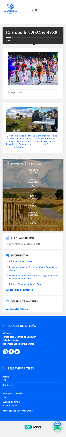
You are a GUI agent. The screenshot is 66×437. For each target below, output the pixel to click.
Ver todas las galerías (17, 308)
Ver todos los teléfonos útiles (18, 410)
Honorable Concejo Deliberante (18, 343)
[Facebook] (11, 351)
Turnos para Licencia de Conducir (19, 336)
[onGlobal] (33, 429)
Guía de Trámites (11, 340)
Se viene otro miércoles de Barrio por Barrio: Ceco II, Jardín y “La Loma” (45, 140)
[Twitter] (17, 351)
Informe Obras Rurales (20, 261)
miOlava (7, 333)
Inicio (8, 40)
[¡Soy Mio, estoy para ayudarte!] (57, 427)
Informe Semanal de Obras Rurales (27, 284)
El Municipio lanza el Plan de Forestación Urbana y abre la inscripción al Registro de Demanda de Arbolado (18, 141)
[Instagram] (5, 351)
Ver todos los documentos (19, 289)
